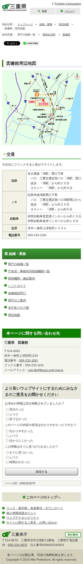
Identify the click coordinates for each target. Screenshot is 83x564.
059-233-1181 (28, 360)
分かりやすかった (21, 431)
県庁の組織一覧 (18, 264)
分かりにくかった (21, 440)
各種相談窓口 (17, 293)
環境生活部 (49, 34)
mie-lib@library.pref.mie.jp (45, 370)
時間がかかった (19, 462)
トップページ (25, 24)
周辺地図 (64, 24)
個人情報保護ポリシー (21, 513)
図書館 (66, 34)
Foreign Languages (67, 3)
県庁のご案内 (17, 300)
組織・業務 (45, 24)
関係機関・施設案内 (21, 278)
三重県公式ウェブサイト (14, 7)
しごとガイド (17, 286)
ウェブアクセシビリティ (22, 517)
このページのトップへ (43, 497)
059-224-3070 (17, 545)
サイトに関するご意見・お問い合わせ (31, 522)
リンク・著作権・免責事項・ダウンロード (34, 508)
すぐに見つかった (21, 452)
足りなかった (18, 419)
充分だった (16, 409)
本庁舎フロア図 (18, 308)
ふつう (13, 414)
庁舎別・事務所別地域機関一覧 (29, 271)
